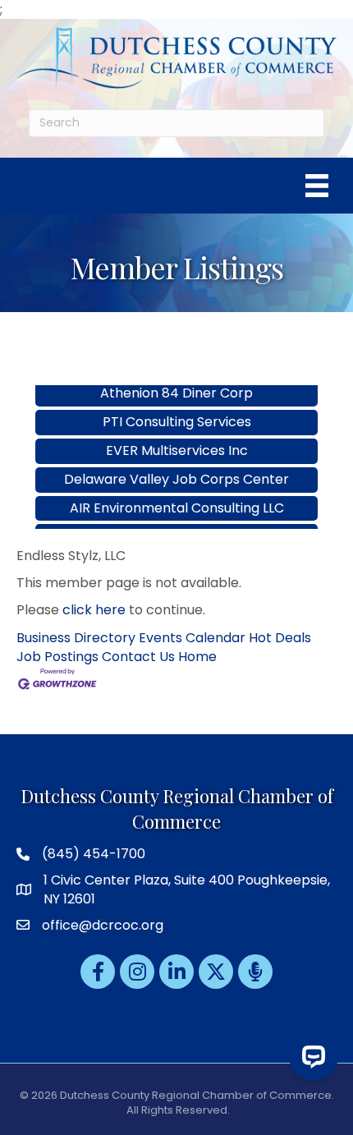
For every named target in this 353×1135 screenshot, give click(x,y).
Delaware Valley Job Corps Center (176, 469)
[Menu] (317, 185)
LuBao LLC (176, 526)
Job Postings (57, 656)
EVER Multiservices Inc (177, 440)
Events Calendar (192, 637)
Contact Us (138, 656)
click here (94, 609)
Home (197, 656)
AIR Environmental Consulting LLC (177, 498)
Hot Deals (280, 637)
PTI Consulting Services (177, 411)
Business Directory (75, 637)
